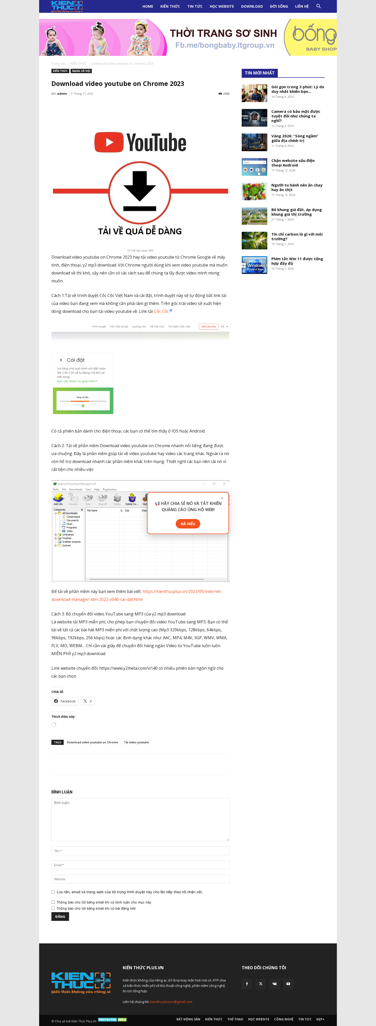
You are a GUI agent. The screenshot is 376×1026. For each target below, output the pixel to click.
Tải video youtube (136, 742)
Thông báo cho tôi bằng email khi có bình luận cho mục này (104, 902)
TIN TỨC (195, 6)
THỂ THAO (235, 1019)
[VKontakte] (274, 984)
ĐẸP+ (320, 1019)
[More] (188, 105)
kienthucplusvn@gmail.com (171, 1001)
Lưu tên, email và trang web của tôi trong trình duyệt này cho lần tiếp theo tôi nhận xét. (130, 892)
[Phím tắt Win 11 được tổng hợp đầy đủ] (254, 265)
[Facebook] (56, 764)
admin (62, 93)
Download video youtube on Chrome (92, 742)
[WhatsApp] (92, 764)
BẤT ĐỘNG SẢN (188, 1019)
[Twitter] (68, 764)
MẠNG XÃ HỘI (81, 71)
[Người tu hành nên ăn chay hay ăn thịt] (254, 191)
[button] (318, 6)
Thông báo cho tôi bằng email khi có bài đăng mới (96, 908)
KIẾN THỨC (170, 6)
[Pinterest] (80, 764)
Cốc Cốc (161, 311)
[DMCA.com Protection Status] (113, 1021)
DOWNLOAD (252, 6)
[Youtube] (288, 984)
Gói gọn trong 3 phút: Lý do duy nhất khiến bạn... (297, 89)
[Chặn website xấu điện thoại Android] (254, 167)
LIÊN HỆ (302, 6)
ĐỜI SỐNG (279, 6)
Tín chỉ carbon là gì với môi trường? (297, 236)
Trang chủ (58, 63)
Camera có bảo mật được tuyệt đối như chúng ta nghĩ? (295, 116)
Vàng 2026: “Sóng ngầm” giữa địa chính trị (294, 138)
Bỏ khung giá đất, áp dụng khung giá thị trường (296, 212)
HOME (147, 6)
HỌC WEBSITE (222, 6)
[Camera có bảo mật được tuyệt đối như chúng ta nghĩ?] (254, 118)
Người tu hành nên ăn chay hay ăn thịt (297, 187)
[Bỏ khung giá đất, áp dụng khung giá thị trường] (254, 216)
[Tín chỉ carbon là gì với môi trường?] (254, 240)
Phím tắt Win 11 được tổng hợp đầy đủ (297, 261)
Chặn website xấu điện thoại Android (293, 163)
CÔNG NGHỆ (283, 1019)
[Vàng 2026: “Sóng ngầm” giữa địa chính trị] (254, 142)
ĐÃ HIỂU (188, 523)
